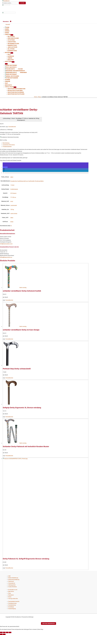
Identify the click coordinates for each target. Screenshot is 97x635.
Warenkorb (11, 595)
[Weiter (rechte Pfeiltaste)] (4, 634)
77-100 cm (13, 197)
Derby (11, 221)
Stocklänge (11, 606)
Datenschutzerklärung (13, 579)
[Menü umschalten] (12, 35)
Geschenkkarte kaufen (13, 601)
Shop (39, 97)
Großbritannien (14, 189)
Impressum (11, 581)
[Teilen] (7, 632)
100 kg (12, 209)
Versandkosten (12, 126)
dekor (11, 177)
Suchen (22, 3)
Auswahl (8, 24)
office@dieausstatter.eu (6, 257)
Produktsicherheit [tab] (7, 146)
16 (11, 225)
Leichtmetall (13, 205)
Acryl (11, 201)
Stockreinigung (12, 608)
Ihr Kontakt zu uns (12, 589)
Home (35, 97)
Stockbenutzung (12, 603)
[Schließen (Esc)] (10, 632)
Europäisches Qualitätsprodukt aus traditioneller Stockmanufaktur (27, 181)
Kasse (9, 596)
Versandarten (11, 583)
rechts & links (13, 213)
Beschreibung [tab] (6, 143)
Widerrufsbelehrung (13, 577)
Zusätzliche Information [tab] (9, 144)
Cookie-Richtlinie (12, 586)
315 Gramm (13, 193)
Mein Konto (11, 591)
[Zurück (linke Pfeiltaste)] (1, 634)
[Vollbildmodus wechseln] (4, 632)
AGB (9, 576)
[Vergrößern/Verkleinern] (1, 632)
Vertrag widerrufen (13, 598)
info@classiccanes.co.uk (6, 243)
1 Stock (12, 185)
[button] (5, 167)
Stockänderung (12, 605)
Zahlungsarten (12, 585)
